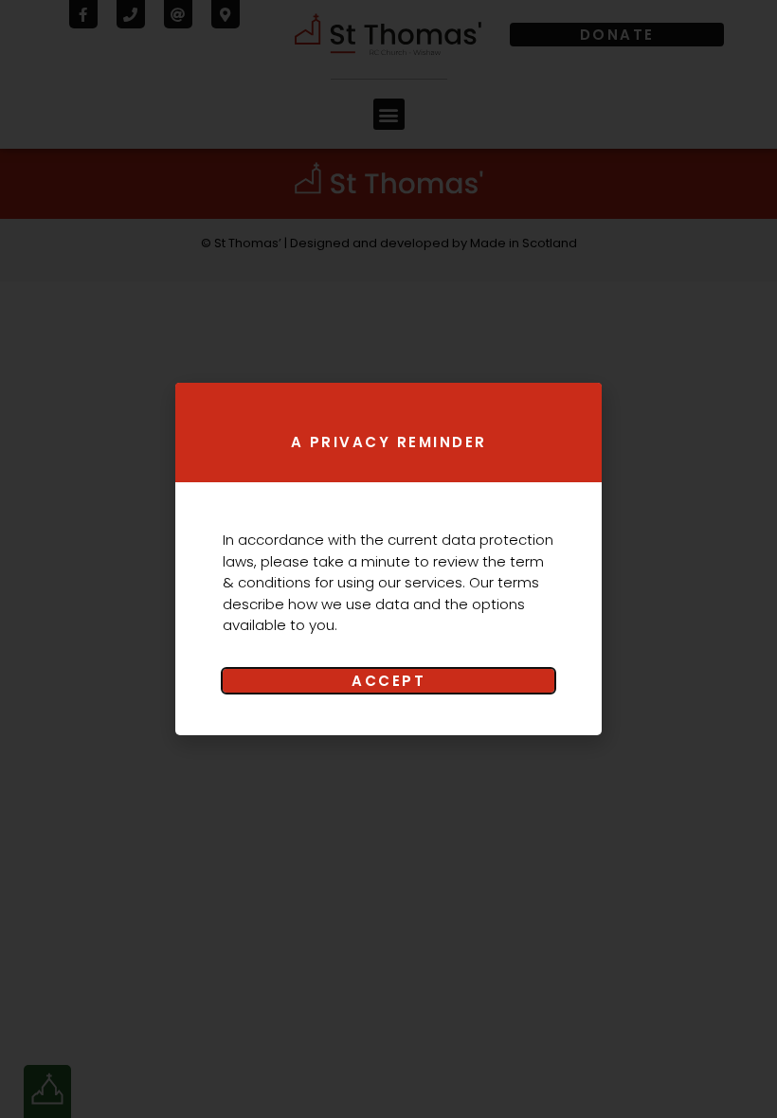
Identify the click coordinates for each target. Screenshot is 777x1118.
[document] (388, 559)
